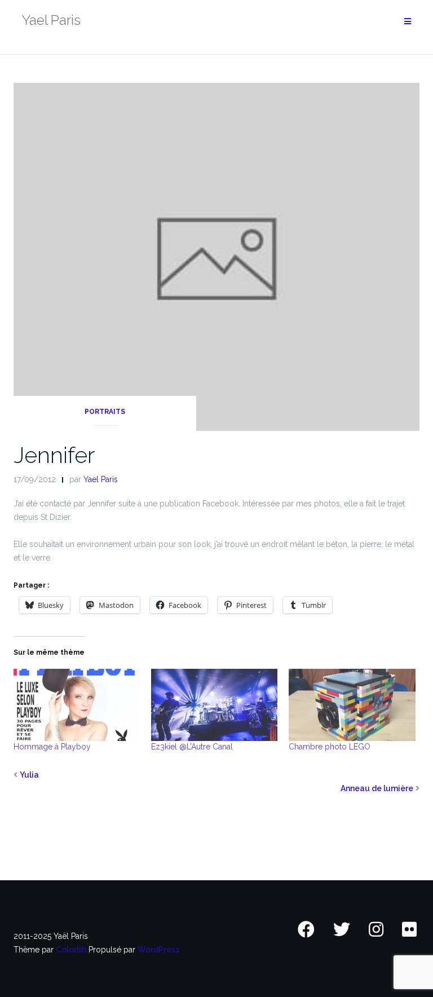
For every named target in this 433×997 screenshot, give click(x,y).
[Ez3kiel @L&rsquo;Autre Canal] (214, 705)
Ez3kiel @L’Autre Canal (192, 746)
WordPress (158, 949)
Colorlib (71, 949)
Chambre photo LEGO (329, 746)
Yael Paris (100, 479)
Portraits (105, 412)
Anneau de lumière (377, 788)
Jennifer (54, 455)
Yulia (29, 774)
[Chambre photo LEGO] (352, 705)
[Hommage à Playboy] (77, 705)
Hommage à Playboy (52, 746)
